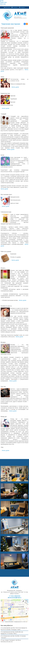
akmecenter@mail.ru (14, 597)
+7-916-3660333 (14, 596)
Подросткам (3, 2)
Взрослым (3, 4)
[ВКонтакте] (25, 24)
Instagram (22, 7)
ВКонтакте (7, 7)
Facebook (14, 7)
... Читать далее (14, 87)
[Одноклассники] (27, 24)
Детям (1, 0)
